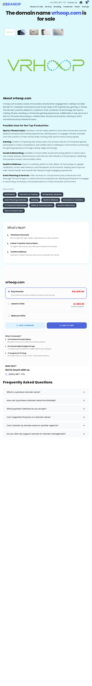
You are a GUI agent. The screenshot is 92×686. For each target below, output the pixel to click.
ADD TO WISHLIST (26, 325)
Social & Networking (66, 205)
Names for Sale (36, 6)
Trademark (68, 6)
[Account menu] (81, 2)
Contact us (72, 2)
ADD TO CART (68, 325)
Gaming (34, 200)
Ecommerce (10, 194)
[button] (10, 32)
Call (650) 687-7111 (57, 2)
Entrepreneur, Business (52, 194)
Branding (57, 6)
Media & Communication (41, 205)
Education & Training (29, 194)
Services (48, 6)
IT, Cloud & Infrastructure (15, 205)
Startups (85, 6)
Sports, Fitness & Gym (14, 211)
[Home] (12, 5)
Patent (77, 6)
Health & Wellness (50, 200)
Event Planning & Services (15, 200)
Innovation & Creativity (73, 200)
